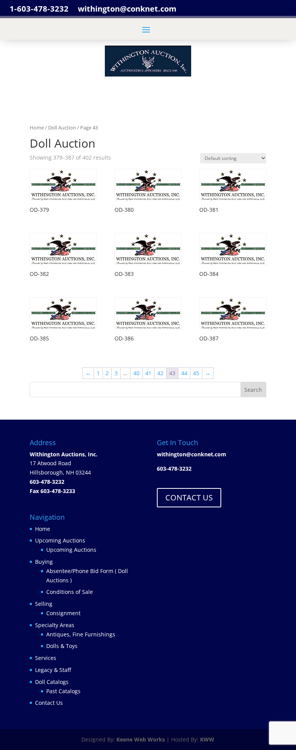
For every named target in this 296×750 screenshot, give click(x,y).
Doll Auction (62, 127)
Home (37, 127)
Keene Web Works (140, 739)
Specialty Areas (54, 625)
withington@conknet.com (191, 454)
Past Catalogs (63, 691)
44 (184, 373)
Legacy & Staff (53, 669)
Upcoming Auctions (60, 540)
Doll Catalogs (52, 681)
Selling (43, 603)
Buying (44, 561)
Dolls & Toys (61, 646)
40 (136, 373)
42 (160, 373)
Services (45, 658)
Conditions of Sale (69, 591)
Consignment (63, 613)
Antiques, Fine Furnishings (80, 634)
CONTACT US (189, 497)
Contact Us (49, 702)
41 (148, 373)
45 (196, 373)
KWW (207, 739)
